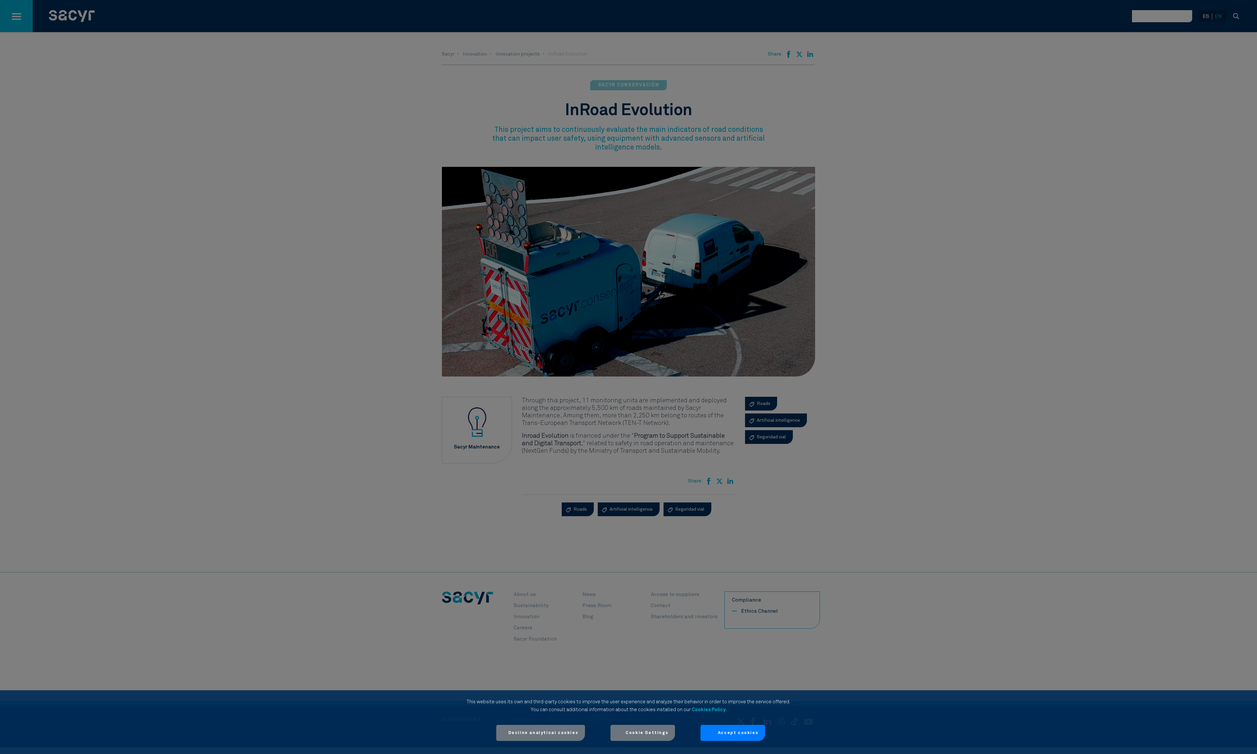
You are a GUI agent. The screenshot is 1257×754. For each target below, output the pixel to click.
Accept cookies (738, 733)
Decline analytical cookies (543, 733)
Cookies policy (709, 709)
